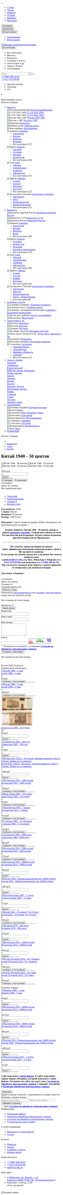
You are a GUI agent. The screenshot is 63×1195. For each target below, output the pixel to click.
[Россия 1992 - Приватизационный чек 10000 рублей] (28, 878)
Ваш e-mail (6, 616)
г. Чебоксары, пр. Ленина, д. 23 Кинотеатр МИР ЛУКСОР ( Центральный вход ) (31, 1178)
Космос (10, 381)
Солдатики (26, 344)
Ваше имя (6, 611)
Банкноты (12, 210)
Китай (10, 449)
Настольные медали (17, 389)
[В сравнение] (33, 682)
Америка (23, 131)
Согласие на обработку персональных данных (30, 1119)
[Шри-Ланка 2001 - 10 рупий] (16, 794)
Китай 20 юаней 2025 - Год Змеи (17, 975)
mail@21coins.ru (15, 1167)
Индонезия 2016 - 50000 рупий (16, 864)
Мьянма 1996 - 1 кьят (11, 993)
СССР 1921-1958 (35, 112)
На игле (11, 383)
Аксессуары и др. (15, 320)
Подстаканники (34, 418)
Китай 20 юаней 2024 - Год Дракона (19, 961)
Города (10, 376)
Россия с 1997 (31, 120)
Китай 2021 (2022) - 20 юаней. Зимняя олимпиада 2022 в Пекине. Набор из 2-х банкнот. (29, 765)
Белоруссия (18, 157)
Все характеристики (11, 488)
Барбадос (17, 139)
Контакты (12, 20)
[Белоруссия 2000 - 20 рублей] (17, 725)
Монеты (11, 107)
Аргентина (18, 133)
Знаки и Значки (15, 360)
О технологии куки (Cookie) (21, 1122)
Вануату (17, 291)
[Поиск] (34, 74)
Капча (4, 637)
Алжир (16, 181)
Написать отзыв (9, 590)
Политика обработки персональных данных (29, 1116)
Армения (17, 170)
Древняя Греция (21, 347)
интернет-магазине (20, 532)
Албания (17, 241)
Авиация (11, 362)
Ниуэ (15, 199)
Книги (20, 410)
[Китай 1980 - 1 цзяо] (12, 670)
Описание (12, 496)
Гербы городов (14, 373)
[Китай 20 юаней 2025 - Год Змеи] (18, 972)
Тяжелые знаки (14, 402)
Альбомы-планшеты (40, 305)
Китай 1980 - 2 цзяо (11, 687)
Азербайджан (19, 168)
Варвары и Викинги (23, 352)
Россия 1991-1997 (36, 118)
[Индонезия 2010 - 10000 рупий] (17, 942)
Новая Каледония (21, 204)
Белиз (16, 233)
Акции (10, 10)
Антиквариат (13, 405)
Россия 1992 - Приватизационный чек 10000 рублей (27, 881)
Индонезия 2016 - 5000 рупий (16, 851)
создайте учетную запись (48, 592)
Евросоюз (25, 123)
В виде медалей (15, 368)
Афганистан (19, 173)
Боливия (17, 141)
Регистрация (13, 39)
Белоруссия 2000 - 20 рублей (15, 728)
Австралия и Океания (43, 194)
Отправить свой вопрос (12, 652)
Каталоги (24, 323)
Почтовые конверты (40, 341)
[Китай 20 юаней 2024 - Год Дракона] (20, 959)
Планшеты (26, 339)
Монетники (27, 318)
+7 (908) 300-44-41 (10, 76)
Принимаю (7, 1092)
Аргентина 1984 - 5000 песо (15, 837)
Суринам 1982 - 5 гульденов (15, 824)
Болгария (17, 247)
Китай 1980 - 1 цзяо (11, 673)
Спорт (10, 397)
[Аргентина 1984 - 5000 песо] (16, 835)
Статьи (10, 7)
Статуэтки (25, 423)
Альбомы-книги (34, 307)
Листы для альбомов (40, 315)
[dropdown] (2, 3)
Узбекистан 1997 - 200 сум (14, 744)
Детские (11, 378)
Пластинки (26, 415)
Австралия (18, 197)
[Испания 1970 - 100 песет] (15, 925)
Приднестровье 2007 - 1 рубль (16, 898)
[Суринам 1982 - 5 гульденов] (16, 821)
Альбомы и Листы (16, 1149)
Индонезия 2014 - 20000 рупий (16, 1009)
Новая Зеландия (21, 202)
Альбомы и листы (16, 302)
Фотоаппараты (32, 426)
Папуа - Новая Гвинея (24, 297)
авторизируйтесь (22, 592)
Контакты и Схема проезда (20, 1131)
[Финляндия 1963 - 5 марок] (15, 807)
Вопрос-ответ (14, 504)
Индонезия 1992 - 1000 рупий (16, 783)
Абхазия (17, 165)
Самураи (17, 355)
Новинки (11, 18)
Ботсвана (17, 186)
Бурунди (17, 189)
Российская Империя (41, 110)
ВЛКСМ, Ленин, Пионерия (20, 370)
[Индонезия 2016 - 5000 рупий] (17, 848)
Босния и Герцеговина (24, 249)
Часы (17, 428)
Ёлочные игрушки (37, 407)
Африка (21, 178)
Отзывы (11, 15)
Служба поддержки (11, 1127)
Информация (7, 1109)
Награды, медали (15, 386)
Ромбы (10, 391)
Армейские (12, 365)
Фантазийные (31, 128)
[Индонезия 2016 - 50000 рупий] (17, 862)
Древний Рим (20, 349)
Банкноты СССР (35, 218)
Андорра (17, 152)
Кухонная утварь (35, 412)
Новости (11, 12)
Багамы (16, 136)
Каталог (5, 1139)
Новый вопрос (8, 608)
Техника (11, 399)
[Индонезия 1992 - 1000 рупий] (17, 780)
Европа (21, 147)
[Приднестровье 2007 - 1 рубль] (17, 895)
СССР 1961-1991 (35, 115)
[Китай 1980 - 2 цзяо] (12, 684)
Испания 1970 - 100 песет (14, 928)
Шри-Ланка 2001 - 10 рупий (15, 796)
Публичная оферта (16, 1114)
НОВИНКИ (13, 431)
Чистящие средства (38, 331)
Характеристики (15, 499)
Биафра (16, 278)
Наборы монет (31, 125)
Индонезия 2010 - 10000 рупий (16, 945)
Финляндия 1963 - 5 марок (14, 810)
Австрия (17, 149)
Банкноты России (36, 220)
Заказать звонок (15, 84)
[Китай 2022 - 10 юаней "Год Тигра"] (20, 912)
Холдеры (23, 328)
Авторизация (13, 37)
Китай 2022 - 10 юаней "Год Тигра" (19, 914)
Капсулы (23, 326)
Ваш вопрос (7, 622)
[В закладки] (30, 682)
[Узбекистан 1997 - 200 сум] (15, 742)
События (11, 394)
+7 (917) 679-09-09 (10, 79)
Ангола (16, 183)
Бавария (17, 154)
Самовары (25, 420)
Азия (17, 162)
